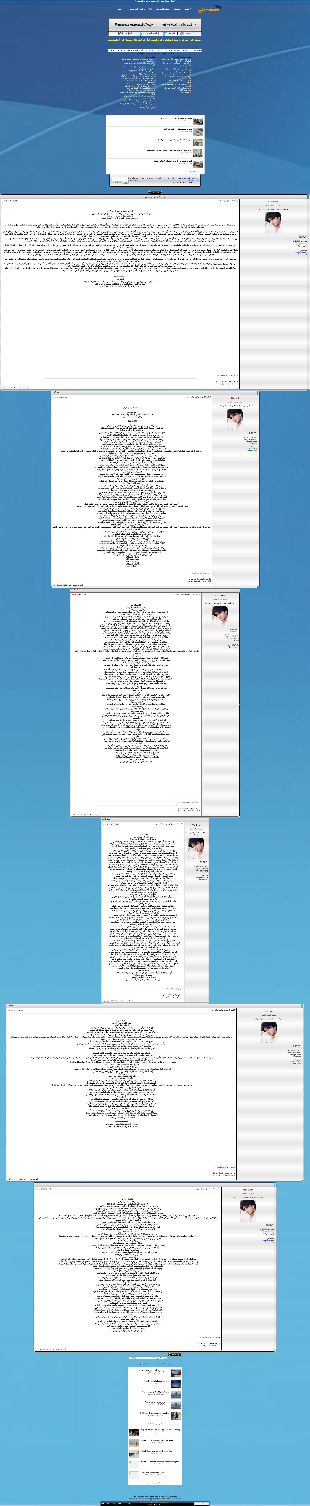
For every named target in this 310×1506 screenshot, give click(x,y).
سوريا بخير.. (184, 92)
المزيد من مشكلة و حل (196, 171)
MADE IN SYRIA (145, 1502)
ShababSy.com (164, 1502)
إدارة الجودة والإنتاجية (146, 107)
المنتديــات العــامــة (154, 178)
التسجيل (9, 388)
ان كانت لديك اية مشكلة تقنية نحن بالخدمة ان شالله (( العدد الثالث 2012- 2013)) (177, 76)
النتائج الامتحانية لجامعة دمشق (140, 9)
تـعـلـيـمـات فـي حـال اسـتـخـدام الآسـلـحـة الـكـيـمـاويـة (178, 70)
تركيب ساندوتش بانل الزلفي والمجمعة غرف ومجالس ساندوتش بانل (139, 68)
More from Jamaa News (155, 1483)
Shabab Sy (151, 1504)
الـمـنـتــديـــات (169, 178)
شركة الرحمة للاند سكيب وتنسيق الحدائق (139, 86)
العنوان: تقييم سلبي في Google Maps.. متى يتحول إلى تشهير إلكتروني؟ (140, 72)
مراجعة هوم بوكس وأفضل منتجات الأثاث (139, 84)
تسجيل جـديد (116, 182)
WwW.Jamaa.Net (155, 1500)
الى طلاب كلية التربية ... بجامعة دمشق (175, 73)
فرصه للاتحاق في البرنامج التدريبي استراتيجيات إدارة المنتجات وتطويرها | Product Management (138, 77)
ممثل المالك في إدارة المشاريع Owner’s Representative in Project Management (141, 89)
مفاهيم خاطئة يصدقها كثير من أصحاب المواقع (138, 75)
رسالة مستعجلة (302, 254)
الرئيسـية (187, 9)
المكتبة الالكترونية (163, 9)
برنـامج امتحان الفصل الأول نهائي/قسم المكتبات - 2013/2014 (176, 60)
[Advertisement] (120, 332)
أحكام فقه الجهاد (183, 67)
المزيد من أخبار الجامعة (155, 1424)
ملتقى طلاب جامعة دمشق (186, 178)
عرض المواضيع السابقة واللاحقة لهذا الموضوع (155, 1364)
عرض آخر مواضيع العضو (228, 375)
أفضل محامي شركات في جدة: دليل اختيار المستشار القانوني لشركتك (140, 101)
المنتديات (177, 9)
